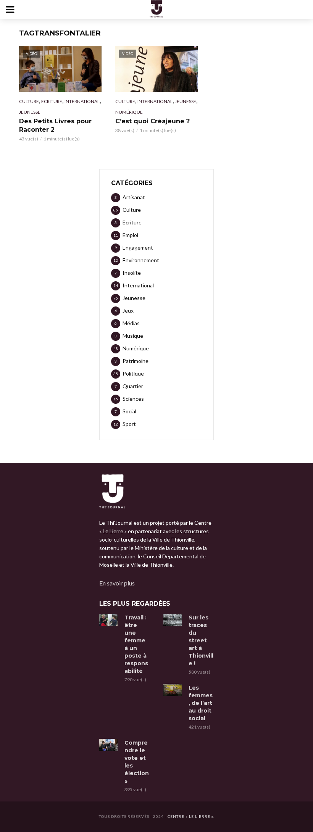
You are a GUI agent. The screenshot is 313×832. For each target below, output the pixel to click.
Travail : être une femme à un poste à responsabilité (136, 644)
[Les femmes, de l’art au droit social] (172, 690)
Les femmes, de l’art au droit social (201, 703)
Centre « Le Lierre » (190, 816)
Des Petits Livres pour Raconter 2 (55, 125)
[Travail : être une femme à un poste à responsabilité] (108, 620)
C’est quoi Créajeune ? (152, 121)
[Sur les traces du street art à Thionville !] (172, 620)
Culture (29, 101)
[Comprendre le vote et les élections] (108, 745)
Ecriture (51, 101)
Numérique (129, 112)
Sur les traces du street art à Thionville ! (201, 640)
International (82, 101)
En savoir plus (117, 583)
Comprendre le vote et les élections (136, 761)
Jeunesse (29, 112)
